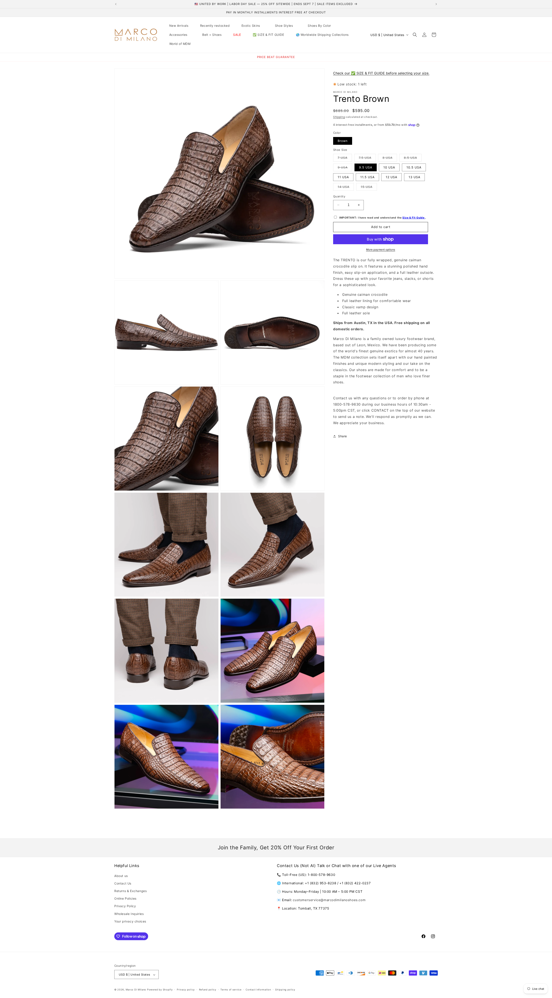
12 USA (391, 177)
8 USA (390, 159)
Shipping (339, 116)
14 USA (346, 188)
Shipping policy (285, 989)
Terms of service (230, 989)
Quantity (339, 196)
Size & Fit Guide (413, 217)
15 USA (369, 188)
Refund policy (207, 989)
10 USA (389, 167)
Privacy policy (186, 989)
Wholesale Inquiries (129, 914)
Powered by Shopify (160, 989)
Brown (343, 141)
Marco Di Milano (136, 989)
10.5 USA (413, 167)
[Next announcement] (436, 4)
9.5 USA (365, 167)
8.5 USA (413, 159)
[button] (252, 25)
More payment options (380, 249)
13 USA (414, 177)
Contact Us (122, 883)
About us (121, 876)
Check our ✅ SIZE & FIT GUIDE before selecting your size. (381, 73)
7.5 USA (367, 159)
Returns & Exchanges (130, 891)
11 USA (343, 177)
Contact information (258, 989)
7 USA (345, 159)
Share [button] (342, 436)
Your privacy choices (130, 921)
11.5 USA (367, 177)
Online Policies (125, 898)
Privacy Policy (125, 906)
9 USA (345, 168)
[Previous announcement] (116, 4)
